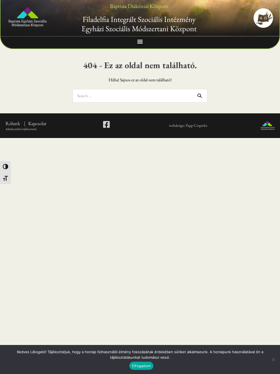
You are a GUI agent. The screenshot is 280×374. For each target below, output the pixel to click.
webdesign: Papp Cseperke (188, 125)
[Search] (200, 95)
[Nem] (273, 359)
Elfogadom (141, 366)
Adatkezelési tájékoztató (21, 129)
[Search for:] (140, 96)
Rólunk (13, 123)
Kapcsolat (37, 123)
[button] (140, 41)
